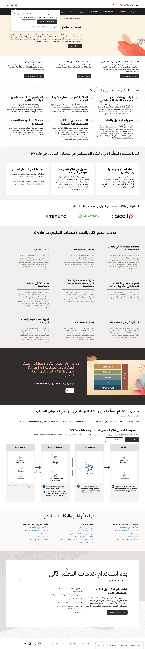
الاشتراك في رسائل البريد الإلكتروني (76, 643)
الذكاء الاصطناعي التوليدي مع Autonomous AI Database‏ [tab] (39, 421)
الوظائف (88, 643)
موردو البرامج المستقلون (76, 12)
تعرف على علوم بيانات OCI (114, 439)
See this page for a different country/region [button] (44, 27)
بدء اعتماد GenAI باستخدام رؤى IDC (79, 62)
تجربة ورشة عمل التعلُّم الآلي (34, 62)
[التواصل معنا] (8, 5)
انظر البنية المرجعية (132, 439)
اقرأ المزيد (69, 390)
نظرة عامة (133, 12)
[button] (137, 5)
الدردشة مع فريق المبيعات (127, 645)
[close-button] (98, 645)
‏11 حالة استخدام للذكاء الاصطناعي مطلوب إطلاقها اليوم (120, 62)
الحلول (63, 12)
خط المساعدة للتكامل (61, 643)
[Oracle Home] (127, 4)
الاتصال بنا (51, 643)
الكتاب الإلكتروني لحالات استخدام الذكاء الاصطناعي (76, 539)
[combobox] (72, 4)
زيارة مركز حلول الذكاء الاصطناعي (117, 612)
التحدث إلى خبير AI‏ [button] (75, 46)
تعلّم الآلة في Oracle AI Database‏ (126, 530)
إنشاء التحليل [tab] (67, 421)
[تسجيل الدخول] (12, 5)
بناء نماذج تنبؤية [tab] (133, 421)
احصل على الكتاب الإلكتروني (129, 76)
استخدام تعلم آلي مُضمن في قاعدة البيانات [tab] (109, 421)
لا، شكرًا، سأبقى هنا (28, 21)
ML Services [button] (122, 12)
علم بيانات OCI (133, 537)
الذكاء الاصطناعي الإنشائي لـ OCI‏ (82, 537)
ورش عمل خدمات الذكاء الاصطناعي (81, 534)
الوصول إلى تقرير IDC (84, 76)
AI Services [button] (109, 12)
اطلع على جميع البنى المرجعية (129, 416)
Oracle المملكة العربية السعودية (73, 18)
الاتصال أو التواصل (107, 645)
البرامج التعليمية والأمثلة (85, 543)
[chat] (139, 645)
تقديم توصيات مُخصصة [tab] (83, 421)
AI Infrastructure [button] (94, 12)
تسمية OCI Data (132, 534)
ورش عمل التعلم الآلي (86, 528)
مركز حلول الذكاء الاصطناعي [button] (118, 580)
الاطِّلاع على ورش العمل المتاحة (34, 76)
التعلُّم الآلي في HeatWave (129, 528)
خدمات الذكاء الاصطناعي (85, 530)
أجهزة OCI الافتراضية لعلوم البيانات (127, 539)
